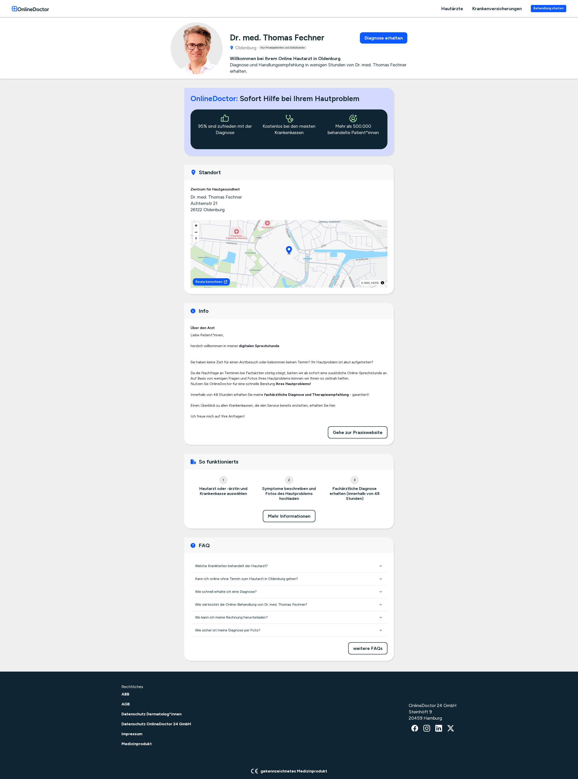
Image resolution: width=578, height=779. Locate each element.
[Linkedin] (438, 729)
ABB (125, 694)
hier (332, 405)
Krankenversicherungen (497, 8)
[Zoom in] (196, 225)
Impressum (131, 733)
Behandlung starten (549, 8)
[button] (289, 250)
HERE (375, 283)
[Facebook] (414, 729)
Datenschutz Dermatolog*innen (151, 714)
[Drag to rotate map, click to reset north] (196, 238)
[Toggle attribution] (382, 282)
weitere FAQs (367, 648)
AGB (125, 704)
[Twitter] (450, 729)
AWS (367, 283)
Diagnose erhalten (383, 38)
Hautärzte (452, 8)
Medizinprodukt (136, 743)
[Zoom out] (196, 232)
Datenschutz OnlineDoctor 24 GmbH (156, 723)
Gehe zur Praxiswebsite (357, 432)
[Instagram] (426, 729)
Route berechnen (209, 282)
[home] (30, 8)
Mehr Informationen (289, 516)
